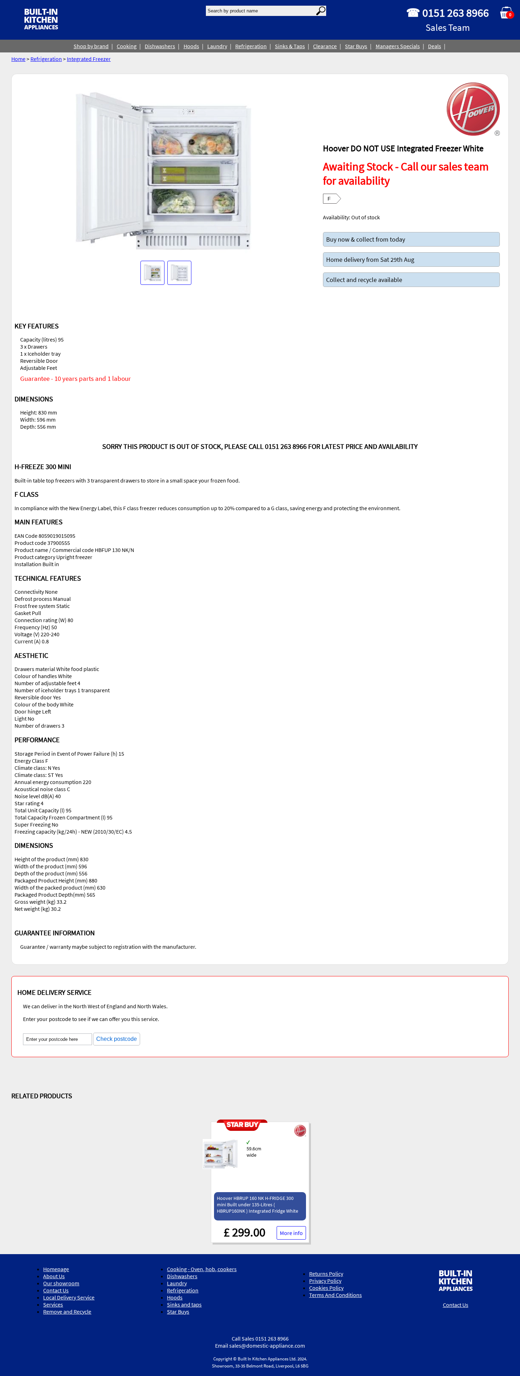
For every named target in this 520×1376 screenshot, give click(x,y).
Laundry (217, 46)
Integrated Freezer (89, 58)
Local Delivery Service (68, 1297)
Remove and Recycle (67, 1311)
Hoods (191, 46)
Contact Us (56, 1290)
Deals (434, 46)
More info (291, 1232)
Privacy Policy (325, 1280)
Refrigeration (251, 46)
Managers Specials (398, 46)
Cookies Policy (326, 1287)
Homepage (56, 1269)
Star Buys (356, 46)
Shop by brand (91, 46)
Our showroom (61, 1283)
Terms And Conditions (335, 1294)
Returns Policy (326, 1273)
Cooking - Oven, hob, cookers (202, 1269)
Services (53, 1304)
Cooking (127, 46)
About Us (54, 1276)
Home (18, 58)
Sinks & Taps (290, 46)
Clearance (325, 46)
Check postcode (116, 1039)
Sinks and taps (184, 1304)
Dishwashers (160, 46)
